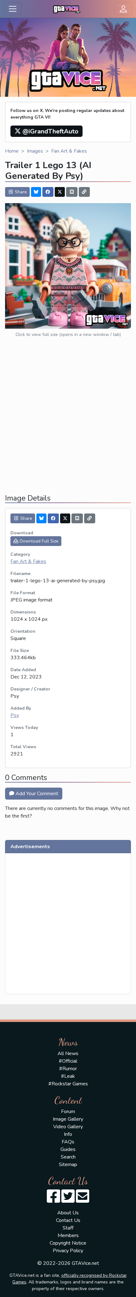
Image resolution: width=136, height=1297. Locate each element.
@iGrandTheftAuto (49, 131)
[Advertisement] (68, 421)
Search (68, 1156)
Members (68, 1235)
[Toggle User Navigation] (123, 9)
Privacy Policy (68, 1250)
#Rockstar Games (68, 1083)
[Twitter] (60, 192)
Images (35, 151)
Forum (68, 1111)
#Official (68, 1061)
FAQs (68, 1141)
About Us (68, 1212)
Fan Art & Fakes (69, 151)
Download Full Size (38, 541)
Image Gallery (68, 1119)
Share (20, 192)
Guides (68, 1149)
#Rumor (68, 1068)
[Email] (71, 192)
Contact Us (68, 1220)
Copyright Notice (68, 1243)
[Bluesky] (36, 192)
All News (68, 1053)
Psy (14, 715)
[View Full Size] (68, 265)
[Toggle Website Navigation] (13, 9)
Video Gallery (68, 1126)
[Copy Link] (84, 192)
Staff (68, 1227)
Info (68, 1134)
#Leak (68, 1076)
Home (12, 151)
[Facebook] (48, 192)
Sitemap (68, 1164)
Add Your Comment (36, 793)
